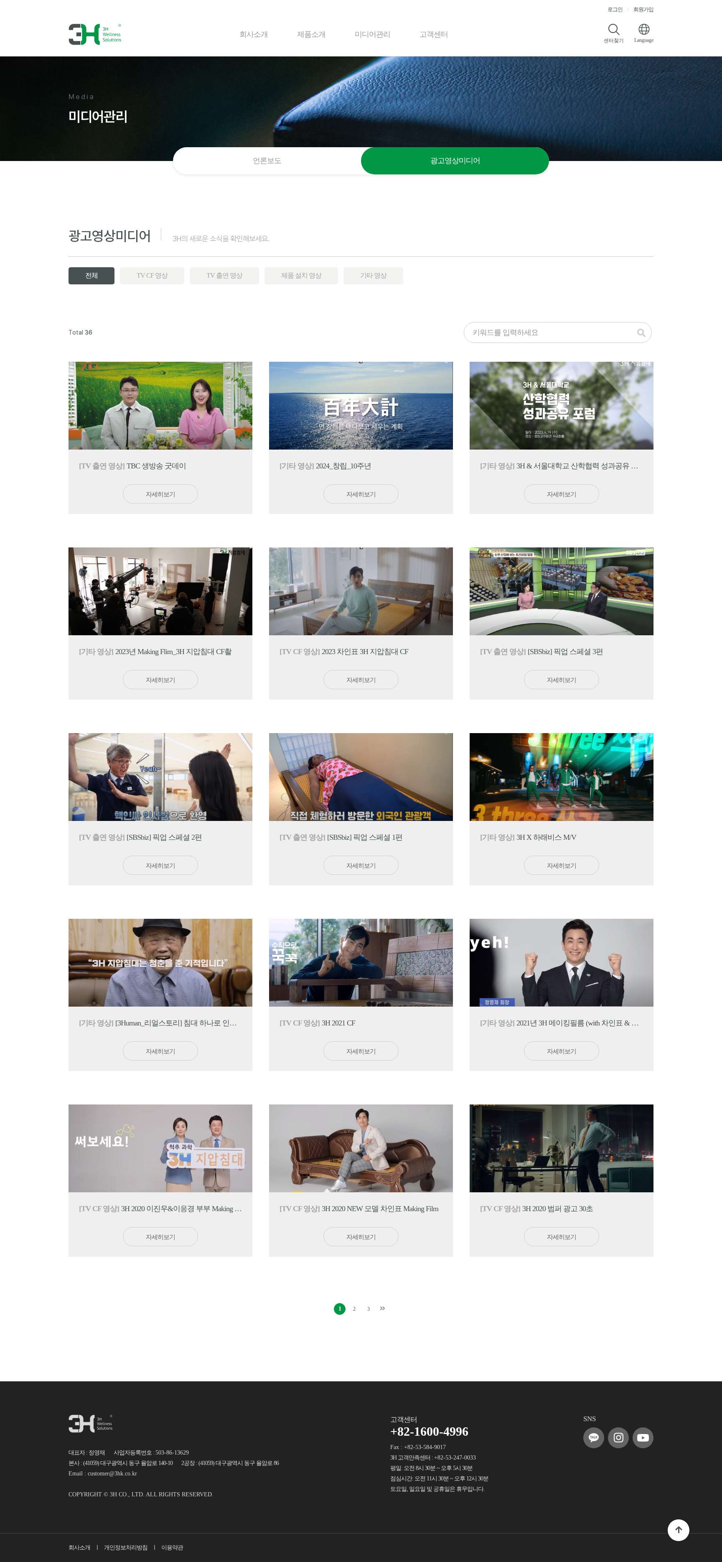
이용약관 (172, 1547)
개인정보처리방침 (125, 1547)
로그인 (615, 10)
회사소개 (253, 34)
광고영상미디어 (455, 160)
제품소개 (311, 34)
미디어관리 (372, 34)
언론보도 (267, 160)
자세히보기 (160, 494)
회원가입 (643, 10)
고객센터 (433, 34)
